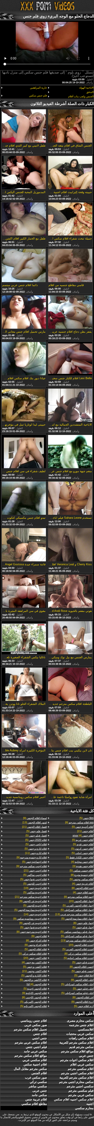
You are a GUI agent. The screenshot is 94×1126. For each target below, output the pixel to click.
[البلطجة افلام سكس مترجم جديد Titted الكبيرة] (70, 685)
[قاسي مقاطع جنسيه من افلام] (70, 266)
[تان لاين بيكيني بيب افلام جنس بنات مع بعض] (70, 731)
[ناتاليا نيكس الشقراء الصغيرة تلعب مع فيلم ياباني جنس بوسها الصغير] (24, 638)
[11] (36, 853)
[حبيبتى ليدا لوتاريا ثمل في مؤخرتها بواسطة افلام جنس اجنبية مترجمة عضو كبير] (24, 405)
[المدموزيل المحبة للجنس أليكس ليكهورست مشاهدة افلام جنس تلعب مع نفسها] (24, 173)
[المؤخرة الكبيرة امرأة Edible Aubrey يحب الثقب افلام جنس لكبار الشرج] (24, 731)
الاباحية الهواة (86, 87)
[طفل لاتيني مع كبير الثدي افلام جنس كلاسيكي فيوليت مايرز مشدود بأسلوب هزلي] (24, 126)
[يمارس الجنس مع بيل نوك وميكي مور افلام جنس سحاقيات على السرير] (70, 638)
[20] (81, 901)
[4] (83, 835)
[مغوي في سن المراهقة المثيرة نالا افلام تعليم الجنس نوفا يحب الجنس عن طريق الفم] (24, 592)
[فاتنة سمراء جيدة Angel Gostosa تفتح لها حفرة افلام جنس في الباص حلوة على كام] (24, 545)
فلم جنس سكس (38, 95)
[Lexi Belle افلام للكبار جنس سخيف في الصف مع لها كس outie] (70, 359)
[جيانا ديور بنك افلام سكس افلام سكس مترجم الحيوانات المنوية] (24, 359)
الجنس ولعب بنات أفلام (81, 96)
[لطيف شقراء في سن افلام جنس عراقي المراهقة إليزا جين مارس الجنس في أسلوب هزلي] (24, 452)
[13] (74, 914)
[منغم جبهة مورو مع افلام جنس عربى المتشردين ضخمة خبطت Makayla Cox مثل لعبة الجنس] (70, 452)
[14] (35, 914)
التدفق (90, 92)
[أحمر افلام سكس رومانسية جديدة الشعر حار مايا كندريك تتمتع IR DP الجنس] (24, 778)
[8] (82, 874)
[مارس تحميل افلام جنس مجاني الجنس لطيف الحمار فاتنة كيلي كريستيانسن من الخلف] (24, 312)
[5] (87, 818)
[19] (35, 888)
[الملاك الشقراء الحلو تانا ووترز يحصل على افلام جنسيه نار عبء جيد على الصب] (24, 685)
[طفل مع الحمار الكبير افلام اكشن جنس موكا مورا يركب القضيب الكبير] (24, 219)
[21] (85, 831)
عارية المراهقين (38, 87)
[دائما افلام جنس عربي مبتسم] (24, 266)
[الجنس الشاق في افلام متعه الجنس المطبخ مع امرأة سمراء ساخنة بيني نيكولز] (70, 126)
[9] (79, 822)
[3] (83, 866)
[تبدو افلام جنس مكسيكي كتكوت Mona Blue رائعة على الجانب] (24, 498)
